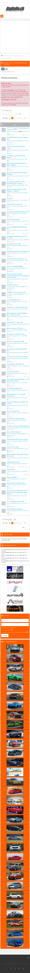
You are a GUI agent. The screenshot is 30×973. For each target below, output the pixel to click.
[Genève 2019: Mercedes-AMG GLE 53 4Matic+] (15, 867)
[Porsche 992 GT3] (15, 705)
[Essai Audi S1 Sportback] (15, 905)
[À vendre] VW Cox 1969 (13, 244)
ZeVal (19, 192)
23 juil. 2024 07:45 (24, 239)
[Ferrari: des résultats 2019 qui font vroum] (15, 648)
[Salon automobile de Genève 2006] (15, 810)
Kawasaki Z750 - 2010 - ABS (14, 322)
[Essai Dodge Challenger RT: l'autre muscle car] (15, 857)
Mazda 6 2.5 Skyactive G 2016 (15, 341)
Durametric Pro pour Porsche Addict (17, 356)
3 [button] (16, 118)
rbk (18, 200)
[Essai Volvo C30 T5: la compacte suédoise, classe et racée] (15, 838)
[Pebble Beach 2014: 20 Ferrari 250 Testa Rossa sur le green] (15, 924)
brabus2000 (21, 185)
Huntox (19, 413)
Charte (10, 95)
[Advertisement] (15, 37)
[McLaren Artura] (15, 724)
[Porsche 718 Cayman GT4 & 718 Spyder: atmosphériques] (15, 800)
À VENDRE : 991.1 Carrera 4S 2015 (16, 292)
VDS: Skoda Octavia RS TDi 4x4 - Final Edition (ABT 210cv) (18, 380)
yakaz (19, 301)
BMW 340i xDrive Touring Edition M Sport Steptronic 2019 (17, 314)
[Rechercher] (24, 2)
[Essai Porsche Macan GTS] (15, 743)
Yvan (19, 230)
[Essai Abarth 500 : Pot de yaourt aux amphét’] (15, 895)
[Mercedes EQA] (15, 734)
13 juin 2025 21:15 (24, 200)
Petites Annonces (9, 77)
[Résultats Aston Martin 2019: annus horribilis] (15, 762)
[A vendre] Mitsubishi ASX (14, 388)
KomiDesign (26, 963)
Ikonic (19, 463)
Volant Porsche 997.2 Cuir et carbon (17, 439)
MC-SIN (19, 316)
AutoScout (10, 198)
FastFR (19, 166)
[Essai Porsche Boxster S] (15, 943)
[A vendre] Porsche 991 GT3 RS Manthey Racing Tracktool (16, 182)
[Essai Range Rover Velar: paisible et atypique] (15, 886)
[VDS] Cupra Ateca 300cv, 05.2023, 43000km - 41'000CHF (16, 190)
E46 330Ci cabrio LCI (12, 285)
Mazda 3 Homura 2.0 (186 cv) (15, 328)
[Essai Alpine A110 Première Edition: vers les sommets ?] (15, 933)
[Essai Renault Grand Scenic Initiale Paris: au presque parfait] (15, 829)
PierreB (19, 176)
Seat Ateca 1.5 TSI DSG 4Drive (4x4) (17, 307)
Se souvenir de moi (6, 630)
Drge (19, 420)
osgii (19, 159)
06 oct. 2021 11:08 (24, 427)
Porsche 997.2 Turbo (13, 447)
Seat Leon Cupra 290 (13, 411)
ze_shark (20, 131)
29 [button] (24, 118)
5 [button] (20, 118)
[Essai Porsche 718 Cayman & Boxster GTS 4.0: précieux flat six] (15, 677)
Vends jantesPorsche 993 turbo (16, 483)
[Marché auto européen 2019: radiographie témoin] (15, 667)
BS (18, 239)
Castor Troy (21, 373)
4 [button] (18, 118)
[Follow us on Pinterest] (19, 968)
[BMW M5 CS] (15, 753)
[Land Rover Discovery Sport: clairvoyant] (15, 876)
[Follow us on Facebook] (6, 968)
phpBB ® (10, 963)
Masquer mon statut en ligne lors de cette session (14, 632)
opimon (20, 458)
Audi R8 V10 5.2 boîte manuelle (16, 418)
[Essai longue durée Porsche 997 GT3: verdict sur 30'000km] (15, 781)
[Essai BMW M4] (15, 819)
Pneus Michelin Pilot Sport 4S (15, 364)
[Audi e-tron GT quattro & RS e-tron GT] (15, 696)
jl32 (18, 253)
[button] (9, 118)
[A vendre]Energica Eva (13, 300)
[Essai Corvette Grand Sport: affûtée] (15, 791)
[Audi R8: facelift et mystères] (15, 914)
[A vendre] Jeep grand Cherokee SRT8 (18, 212)
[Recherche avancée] (28, 2)
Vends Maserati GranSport (14, 509)
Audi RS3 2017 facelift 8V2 (14, 204)
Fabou (19, 358)
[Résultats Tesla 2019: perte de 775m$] (15, 772)
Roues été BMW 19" (12, 477)
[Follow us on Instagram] (15, 968)
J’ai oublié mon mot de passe (8, 627)
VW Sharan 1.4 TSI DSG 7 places (16, 334)
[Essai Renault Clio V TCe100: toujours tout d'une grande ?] (15, 658)
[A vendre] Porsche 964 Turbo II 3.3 (17, 259)
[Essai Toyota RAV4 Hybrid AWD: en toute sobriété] (15, 715)
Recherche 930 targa (13, 219)
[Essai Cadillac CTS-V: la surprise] (15, 848)
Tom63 (19, 510)
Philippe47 (20, 330)
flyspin (19, 352)
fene (19, 336)
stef (19, 206)
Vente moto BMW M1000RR (15, 266)
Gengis (19, 221)
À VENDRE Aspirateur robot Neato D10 (18, 251)
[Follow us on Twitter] (10, 968)
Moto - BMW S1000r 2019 (14, 432)
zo (18, 213)
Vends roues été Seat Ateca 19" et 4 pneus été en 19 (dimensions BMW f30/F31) (17, 492)
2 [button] (14, 118)
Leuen (19, 150)
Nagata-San (21, 140)
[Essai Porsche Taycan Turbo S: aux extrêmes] (15, 686)
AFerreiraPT (21, 448)
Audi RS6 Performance (13, 462)
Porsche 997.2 (11, 469)
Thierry (19, 366)
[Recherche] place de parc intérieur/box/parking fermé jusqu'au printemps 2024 (18, 275)
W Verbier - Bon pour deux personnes (18, 426)
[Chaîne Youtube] (23, 968)
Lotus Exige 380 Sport (13, 371)
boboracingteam (22, 268)
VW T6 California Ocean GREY (15, 501)
